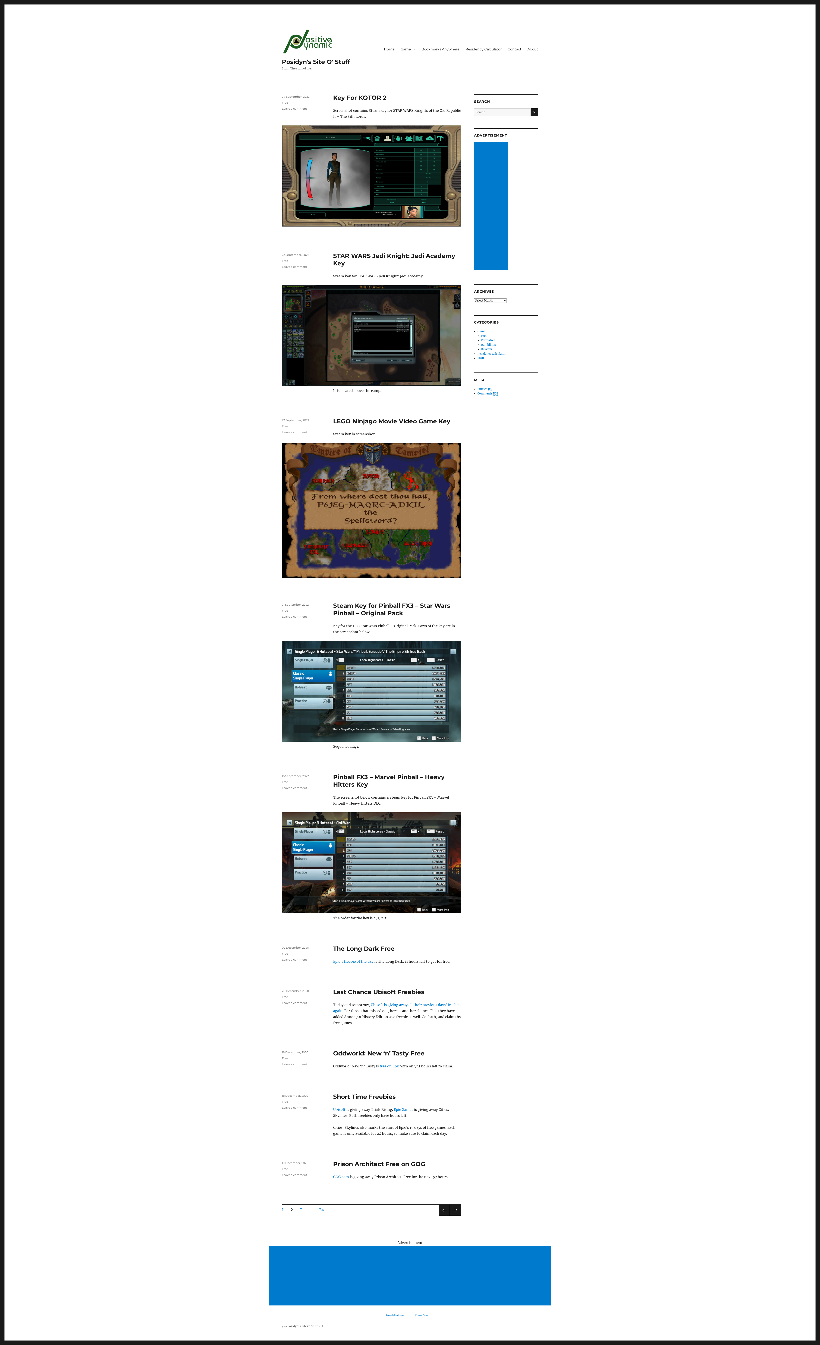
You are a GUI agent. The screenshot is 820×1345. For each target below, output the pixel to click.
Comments (487, 393)
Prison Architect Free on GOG (379, 1164)
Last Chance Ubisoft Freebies (378, 992)
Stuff (480, 358)
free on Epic (390, 1066)
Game (406, 49)
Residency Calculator (484, 49)
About (532, 49)
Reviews (486, 349)
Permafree (488, 340)
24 (323, 1209)
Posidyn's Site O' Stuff (316, 61)
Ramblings (488, 345)
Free (285, 102)
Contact (514, 49)
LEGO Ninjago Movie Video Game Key (391, 421)
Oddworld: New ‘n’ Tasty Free (379, 1053)
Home (389, 49)
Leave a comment (294, 108)
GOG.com (341, 1177)
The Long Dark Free (364, 948)
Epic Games (403, 1109)
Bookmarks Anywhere (441, 49)
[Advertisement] (492, 207)
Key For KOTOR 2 (360, 97)
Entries (485, 389)
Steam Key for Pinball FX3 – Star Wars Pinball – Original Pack (391, 609)
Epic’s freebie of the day (353, 961)
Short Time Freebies (364, 1096)
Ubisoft (339, 1109)
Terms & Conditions (395, 1315)
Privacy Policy (421, 1315)
